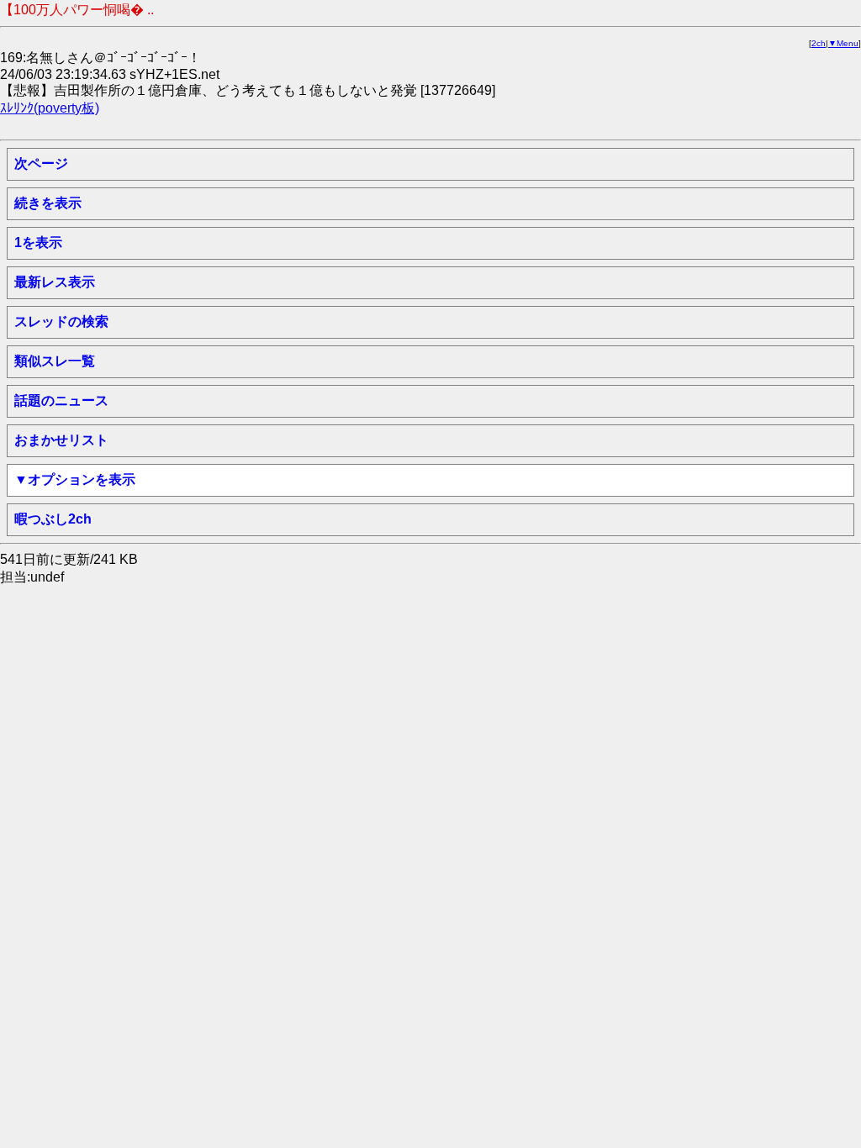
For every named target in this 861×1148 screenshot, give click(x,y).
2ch (818, 43)
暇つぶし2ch (53, 519)
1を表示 (38, 242)
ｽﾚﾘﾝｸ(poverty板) (49, 108)
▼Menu (843, 43)
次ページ (41, 163)
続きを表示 (48, 203)
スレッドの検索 (61, 321)
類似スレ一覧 (54, 361)
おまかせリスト (61, 440)
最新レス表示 (54, 282)
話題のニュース (61, 400)
